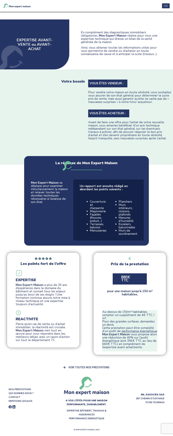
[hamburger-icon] (166, 5)
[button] (86, 368)
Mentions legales (20, 401)
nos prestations (20, 389)
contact (14, 397)
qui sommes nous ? (21, 393)
